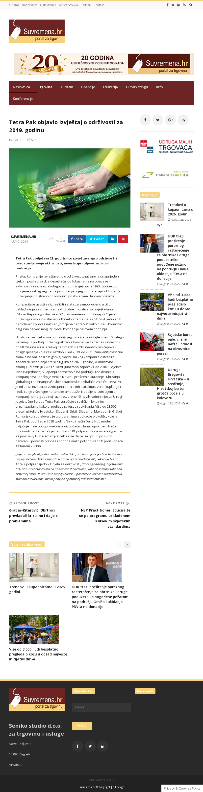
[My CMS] (37, 31)
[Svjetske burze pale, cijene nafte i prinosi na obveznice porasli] (152, 341)
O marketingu (137, 87)
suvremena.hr (23, 236)
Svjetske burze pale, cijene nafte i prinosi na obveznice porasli (174, 344)
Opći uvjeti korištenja (101, 779)
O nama (14, 5)
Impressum (29, 5)
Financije (88, 87)
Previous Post (26, 503)
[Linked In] (178, 5)
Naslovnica (21, 87)
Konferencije (23, 98)
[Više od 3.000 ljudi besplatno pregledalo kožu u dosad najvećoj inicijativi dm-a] (152, 301)
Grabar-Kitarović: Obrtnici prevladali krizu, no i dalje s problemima (33, 515)
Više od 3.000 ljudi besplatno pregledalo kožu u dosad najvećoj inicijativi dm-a (38, 654)
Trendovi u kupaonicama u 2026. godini (180, 209)
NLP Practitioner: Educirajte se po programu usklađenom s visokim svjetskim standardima (104, 518)
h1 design (118, 787)
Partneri (86, 5)
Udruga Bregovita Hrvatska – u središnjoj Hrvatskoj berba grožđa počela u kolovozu (173, 384)
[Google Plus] (170, 119)
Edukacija (110, 87)
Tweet (98, 239)
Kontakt (99, 5)
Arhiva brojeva (68, 5)
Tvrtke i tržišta (25, 140)
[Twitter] (173, 5)
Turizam (66, 87)
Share (78, 239)
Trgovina (45, 87)
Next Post (115, 503)
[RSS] (184, 5)
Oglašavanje (48, 5)
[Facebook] (168, 5)
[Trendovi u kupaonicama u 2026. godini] (152, 211)
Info (159, 87)
